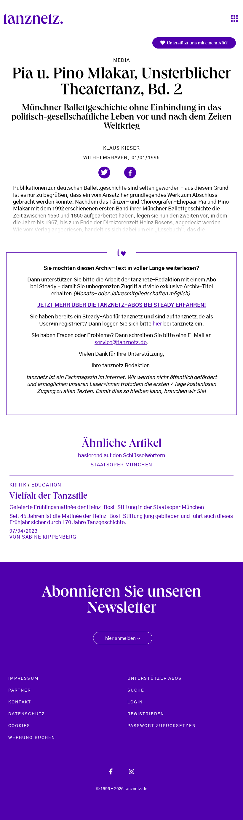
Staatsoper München (121, 465)
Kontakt (19, 702)
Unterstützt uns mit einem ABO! (197, 43)
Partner (19, 690)
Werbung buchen (31, 738)
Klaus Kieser (121, 148)
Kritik (17, 485)
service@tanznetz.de (121, 342)
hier (157, 324)
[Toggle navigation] (234, 18)
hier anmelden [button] (122, 638)
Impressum (23, 678)
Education (46, 485)
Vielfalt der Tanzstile (48, 496)
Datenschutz (26, 714)
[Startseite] (36, 18)
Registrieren (145, 714)
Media (121, 60)
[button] (104, 172)
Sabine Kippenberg (49, 537)
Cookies (19, 726)
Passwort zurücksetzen (161, 726)
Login (135, 702)
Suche (135, 690)
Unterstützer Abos (154, 678)
